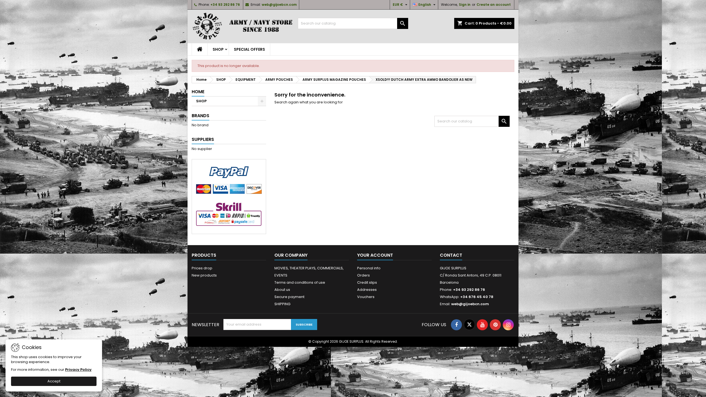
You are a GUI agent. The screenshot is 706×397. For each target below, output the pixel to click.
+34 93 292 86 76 (225, 4)
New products (204, 275)
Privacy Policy (78, 369)
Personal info (369, 268)
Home (198, 91)
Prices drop (202, 268)
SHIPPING (282, 304)
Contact (451, 255)
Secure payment (289, 296)
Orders (363, 275)
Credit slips (367, 282)
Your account (375, 255)
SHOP (218, 49)
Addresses (367, 289)
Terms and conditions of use (299, 282)
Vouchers (366, 296)
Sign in (464, 4)
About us (282, 289)
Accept (53, 381)
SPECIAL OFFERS (249, 49)
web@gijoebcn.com (279, 4)
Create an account (494, 4)
